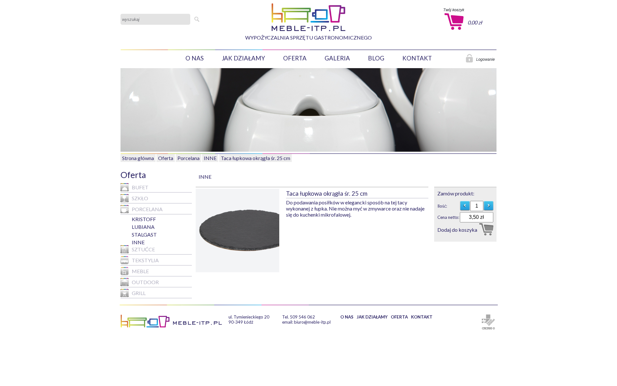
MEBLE (140, 271)
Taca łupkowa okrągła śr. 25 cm (255, 158)
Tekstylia (145, 260)
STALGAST (144, 234)
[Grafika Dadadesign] (488, 320)
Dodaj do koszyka (457, 230)
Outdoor (145, 282)
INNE (210, 158)
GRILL (139, 293)
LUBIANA (143, 227)
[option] (241, 230)
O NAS (194, 58)
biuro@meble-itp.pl (312, 322)
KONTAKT (417, 58)
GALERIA (337, 58)
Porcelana (188, 158)
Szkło (140, 198)
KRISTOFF (144, 219)
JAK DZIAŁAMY (243, 58)
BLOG (376, 58)
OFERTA (295, 58)
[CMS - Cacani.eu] (488, 328)
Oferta (165, 158)
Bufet (140, 187)
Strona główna (138, 158)
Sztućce (143, 249)
